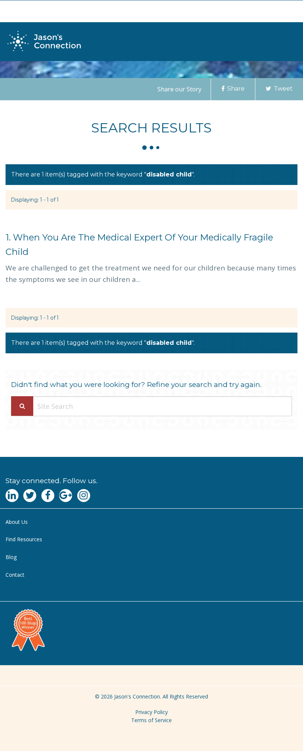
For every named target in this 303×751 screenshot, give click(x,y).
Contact (15, 574)
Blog (11, 556)
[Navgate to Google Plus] (65, 495)
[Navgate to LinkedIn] (12, 495)
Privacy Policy (151, 711)
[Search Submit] (22, 406)
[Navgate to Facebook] (47, 495)
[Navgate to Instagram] (83, 495)
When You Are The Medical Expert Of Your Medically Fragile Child (139, 244)
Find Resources (24, 539)
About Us (17, 521)
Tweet (282, 88)
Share (235, 88)
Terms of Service (151, 720)
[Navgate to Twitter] (29, 495)
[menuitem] (151, 522)
